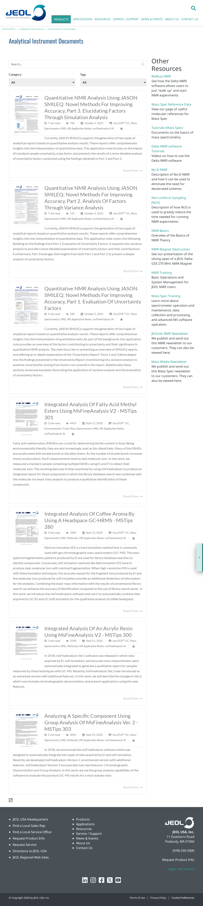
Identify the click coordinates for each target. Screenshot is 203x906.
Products (83, 819)
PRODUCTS (61, 19)
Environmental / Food (56, 428)
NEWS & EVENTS (152, 19)
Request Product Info (29, 838)
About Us (83, 843)
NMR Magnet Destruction (170, 249)
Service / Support (89, 833)
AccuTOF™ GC (121, 123)
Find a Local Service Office (32, 832)
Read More (131, 170)
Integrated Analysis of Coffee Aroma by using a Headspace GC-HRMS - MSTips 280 (89, 520)
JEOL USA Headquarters (30, 819)
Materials (72, 538)
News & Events (87, 838)
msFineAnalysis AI (103, 128)
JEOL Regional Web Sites (31, 857)
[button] (193, 8)
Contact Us (84, 848)
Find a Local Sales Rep (29, 825)
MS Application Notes (79, 128)
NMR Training (161, 272)
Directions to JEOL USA (30, 851)
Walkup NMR (161, 76)
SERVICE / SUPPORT (126, 19)
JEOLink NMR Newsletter (169, 333)
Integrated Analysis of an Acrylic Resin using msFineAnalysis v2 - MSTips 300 (88, 631)
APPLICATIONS (82, 19)
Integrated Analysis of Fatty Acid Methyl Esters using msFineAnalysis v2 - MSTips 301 (90, 410)
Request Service (24, 844)
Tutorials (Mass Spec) (167, 127)
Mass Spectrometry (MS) (84, 428)
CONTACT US (189, 19)
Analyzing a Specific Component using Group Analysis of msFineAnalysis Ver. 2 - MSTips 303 (91, 722)
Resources (84, 829)
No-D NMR (159, 169)
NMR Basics (160, 230)
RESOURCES (103, 19)
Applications (85, 824)
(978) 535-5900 (183, 850)
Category (15, 74)
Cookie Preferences (183, 897)
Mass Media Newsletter (169, 361)
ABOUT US (172, 19)
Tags (83, 74)
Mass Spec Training (165, 296)
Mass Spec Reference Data (171, 104)
